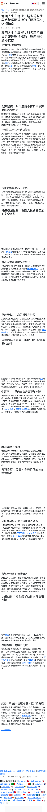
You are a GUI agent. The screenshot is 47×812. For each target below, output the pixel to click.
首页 (3, 10)
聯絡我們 (20, 771)
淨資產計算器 (32, 268)
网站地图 (41, 771)
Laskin (43, 795)
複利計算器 (17, 536)
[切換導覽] (43, 3)
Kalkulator (22, 792)
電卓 (39, 800)
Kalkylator (31, 795)
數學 (41, 378)
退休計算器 (26, 663)
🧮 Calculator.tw (10, 3)
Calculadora (5, 784)
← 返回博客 (6, 729)
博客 (7, 10)
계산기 (2, 803)
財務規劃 (8, 251)
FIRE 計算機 (8, 409)
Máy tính (8, 797)
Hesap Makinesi (7, 792)
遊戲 (34, 66)
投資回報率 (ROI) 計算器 (26, 533)
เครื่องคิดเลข (17, 800)
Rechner (20, 797)
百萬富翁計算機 (22, 409)
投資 (7, 63)
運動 (10, 66)
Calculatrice (32, 789)
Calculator (38, 784)
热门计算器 (30, 771)
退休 (7, 635)
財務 (10, 55)
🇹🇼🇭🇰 (34, 3)
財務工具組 (26, 715)
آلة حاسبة (3, 800)
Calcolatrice (36, 781)
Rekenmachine (34, 797)
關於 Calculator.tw (7, 771)
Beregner (22, 781)
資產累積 (31, 660)
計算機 (29, 800)
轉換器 (2, 774)
